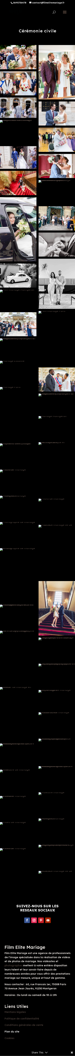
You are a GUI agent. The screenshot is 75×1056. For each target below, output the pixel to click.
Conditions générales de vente (24, 1025)
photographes (13, 965)
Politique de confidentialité (22, 1018)
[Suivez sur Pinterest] (41, 920)
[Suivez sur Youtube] (48, 920)
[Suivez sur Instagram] (34, 920)
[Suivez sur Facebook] (27, 920)
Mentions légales (15, 1012)
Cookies (9, 1038)
